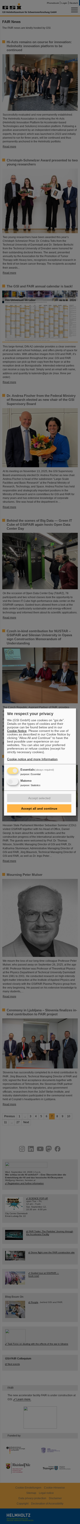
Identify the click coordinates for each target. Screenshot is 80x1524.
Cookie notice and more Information (32, 759)
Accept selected (39, 798)
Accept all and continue (39, 808)
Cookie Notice (17, 731)
